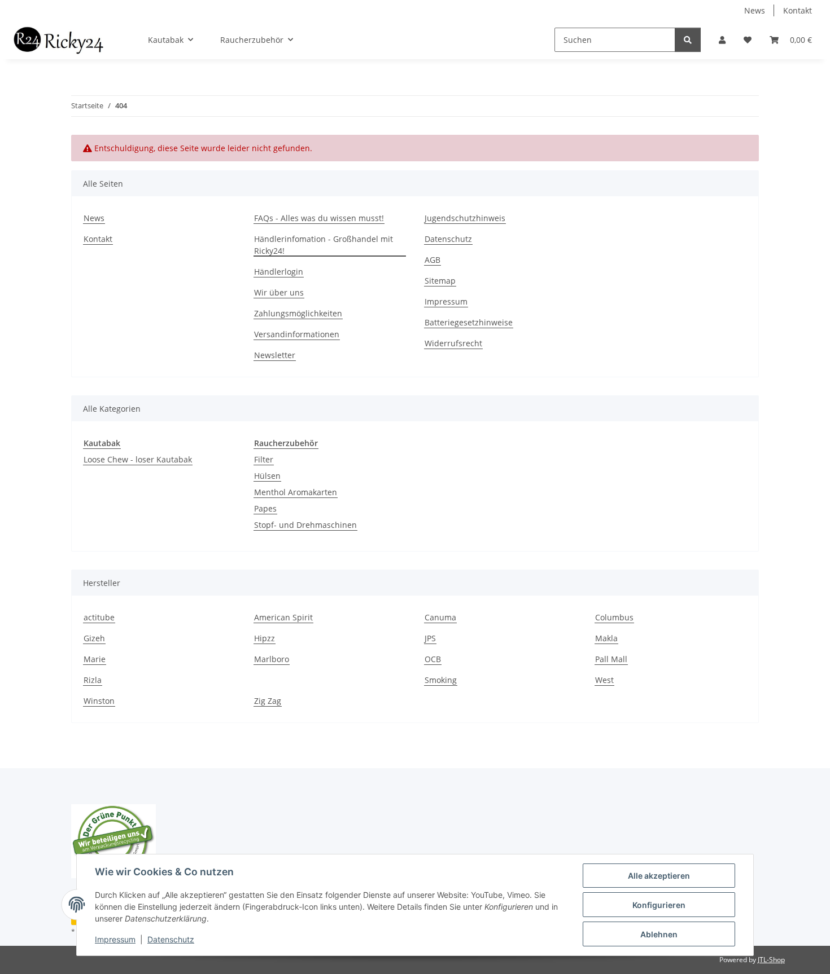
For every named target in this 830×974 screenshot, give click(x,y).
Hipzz (264, 638)
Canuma (440, 617)
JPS (430, 638)
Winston (99, 700)
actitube (99, 617)
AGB (432, 259)
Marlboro (271, 659)
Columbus (614, 617)
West (604, 680)
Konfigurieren (658, 905)
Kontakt (797, 10)
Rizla (93, 680)
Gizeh (94, 638)
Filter (263, 459)
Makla (606, 638)
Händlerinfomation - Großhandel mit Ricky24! (323, 244)
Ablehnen (659, 934)
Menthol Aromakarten (295, 492)
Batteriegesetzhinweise (469, 322)
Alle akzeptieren (659, 875)
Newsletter (274, 355)
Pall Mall (611, 659)
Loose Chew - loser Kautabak (138, 459)
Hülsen (267, 475)
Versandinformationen (296, 334)
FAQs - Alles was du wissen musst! (319, 218)
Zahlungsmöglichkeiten (298, 313)
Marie (95, 659)
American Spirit (283, 617)
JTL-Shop (771, 959)
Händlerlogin (278, 271)
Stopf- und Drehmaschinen (305, 524)
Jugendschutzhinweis (465, 218)
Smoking (441, 680)
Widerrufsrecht (453, 343)
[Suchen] (688, 40)
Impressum (115, 939)
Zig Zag (267, 700)
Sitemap (440, 280)
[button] (722, 39)
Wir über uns (279, 292)
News (754, 10)
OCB (433, 659)
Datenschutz (170, 939)
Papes (265, 508)
